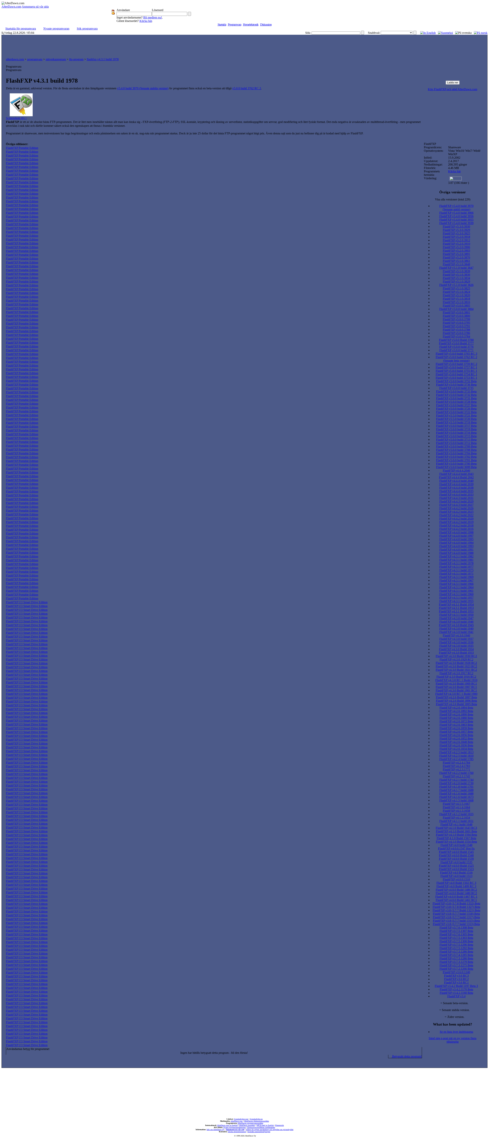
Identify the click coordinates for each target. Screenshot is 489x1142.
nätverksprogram (56, 59)
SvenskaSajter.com (241, 1119)
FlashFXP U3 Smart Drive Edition (27, 602)
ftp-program (76, 59)
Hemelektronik (250, 24)
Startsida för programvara (20, 28)
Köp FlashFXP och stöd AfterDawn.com (452, 89)
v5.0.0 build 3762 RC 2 (246, 88)
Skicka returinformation (237, 1132)
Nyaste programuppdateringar (234, 1127)
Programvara (234, 24)
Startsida (222, 24)
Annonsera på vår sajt (235, 1129)
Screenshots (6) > (16, 118)
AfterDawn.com (11, 6)
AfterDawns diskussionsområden (256, 1121)
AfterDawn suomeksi (247, 1125)
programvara (34, 59)
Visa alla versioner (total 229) (452, 199)
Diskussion (266, 24)
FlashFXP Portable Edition (22, 147)
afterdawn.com (15, 59)
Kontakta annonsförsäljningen (259, 1132)
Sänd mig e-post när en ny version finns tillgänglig (452, 1040)
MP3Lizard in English (265, 1125)
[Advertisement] (244, 45)
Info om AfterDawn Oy (215, 1129)
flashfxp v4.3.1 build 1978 (103, 59)
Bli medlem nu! (152, 17)
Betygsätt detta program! (406, 1056)
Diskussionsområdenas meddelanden (261, 1127)
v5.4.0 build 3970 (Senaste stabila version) (142, 88)
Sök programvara (87, 28)
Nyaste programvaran (56, 28)
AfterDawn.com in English (227, 1125)
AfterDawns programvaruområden (250, 1123)
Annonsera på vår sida (35, 6)
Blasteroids (279, 1125)
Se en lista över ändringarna (456, 1031)
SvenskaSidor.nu (256, 1119)
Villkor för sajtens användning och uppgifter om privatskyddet (269, 1129)
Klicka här (145, 21)
